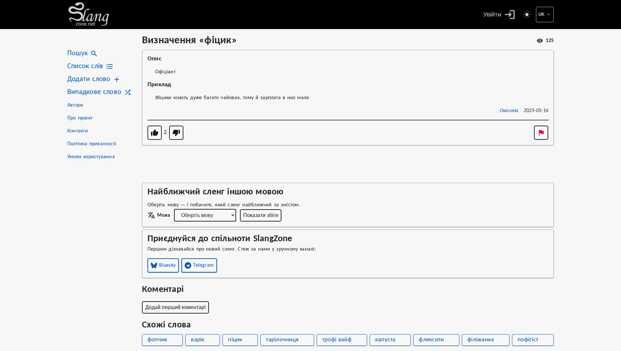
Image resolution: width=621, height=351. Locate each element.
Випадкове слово (94, 92)
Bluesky (167, 265)
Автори (75, 105)
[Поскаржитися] (541, 133)
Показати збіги (260, 215)
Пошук (77, 53)
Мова (163, 215)
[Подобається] (154, 133)
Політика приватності (91, 144)
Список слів (85, 66)
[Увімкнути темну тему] (527, 14)
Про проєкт (80, 118)
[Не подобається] (176, 133)
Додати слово (88, 79)
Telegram (203, 265)
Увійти (492, 14)
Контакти (77, 131)
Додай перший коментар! (175, 307)
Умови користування (91, 157)
